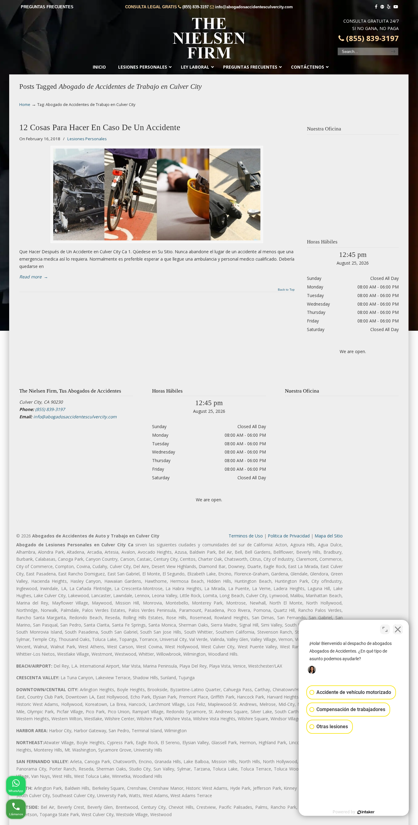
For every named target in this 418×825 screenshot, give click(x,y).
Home (24, 104)
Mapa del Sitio (329, 536)
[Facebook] (376, 7)
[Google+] (382, 7)
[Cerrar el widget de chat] (398, 629)
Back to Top (286, 289)
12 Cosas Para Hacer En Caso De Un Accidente (99, 127)
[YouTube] (396, 7)
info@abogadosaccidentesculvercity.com (254, 7)
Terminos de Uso (246, 536)
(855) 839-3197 (195, 7)
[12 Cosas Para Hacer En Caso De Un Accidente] (156, 194)
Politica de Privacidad (289, 536)
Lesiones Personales (87, 138)
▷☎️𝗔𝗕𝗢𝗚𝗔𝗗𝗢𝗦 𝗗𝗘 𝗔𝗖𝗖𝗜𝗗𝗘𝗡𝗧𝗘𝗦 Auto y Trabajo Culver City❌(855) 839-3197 (209, 38)
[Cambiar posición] (385, 629)
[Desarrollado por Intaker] (366, 812)
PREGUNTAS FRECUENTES (47, 7)
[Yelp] (389, 7)
